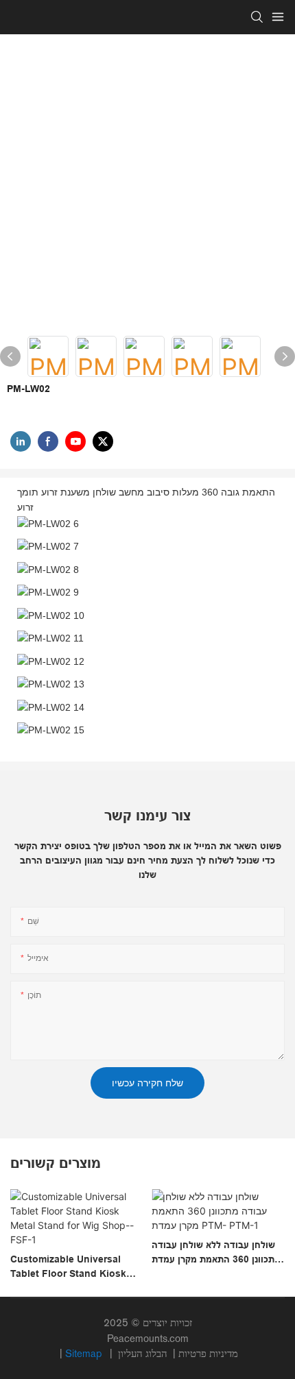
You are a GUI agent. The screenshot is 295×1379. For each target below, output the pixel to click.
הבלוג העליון (144, 1353)
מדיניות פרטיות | (176, 1353)
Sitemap (84, 1353)
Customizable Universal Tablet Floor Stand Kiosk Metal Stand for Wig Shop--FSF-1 (73, 1267)
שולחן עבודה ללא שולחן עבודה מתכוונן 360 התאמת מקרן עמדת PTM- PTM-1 (216, 1253)
